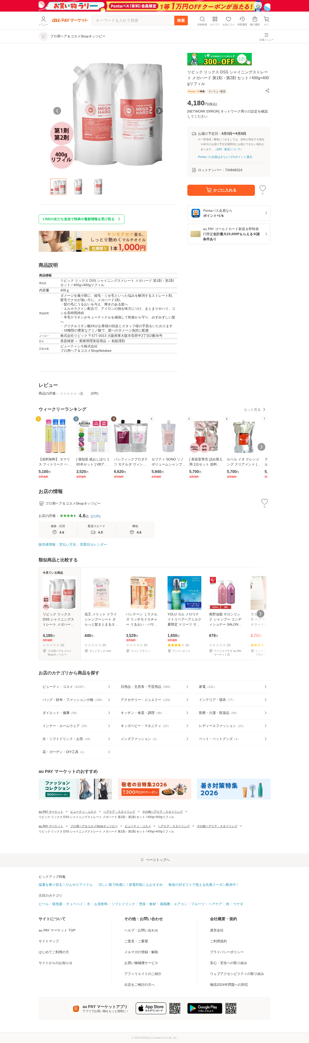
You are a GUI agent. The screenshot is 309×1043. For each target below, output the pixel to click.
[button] (267, 90)
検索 (181, 20)
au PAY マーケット (51, 811)
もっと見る (252, 409)
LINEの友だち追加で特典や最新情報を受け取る (79, 219)
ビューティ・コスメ (83, 811)
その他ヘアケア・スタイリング (162, 811)
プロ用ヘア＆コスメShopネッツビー (94, 826)
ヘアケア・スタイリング (119, 811)
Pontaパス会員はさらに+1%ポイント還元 (225, 157)
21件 (95, 516)
